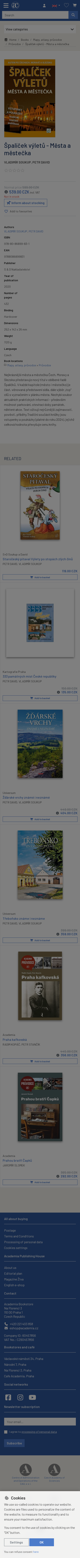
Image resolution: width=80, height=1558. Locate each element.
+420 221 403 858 (21, 1324)
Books (25, 39)
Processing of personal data (23, 1242)
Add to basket (42, 577)
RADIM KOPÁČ (11, 1044)
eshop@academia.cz (23, 1328)
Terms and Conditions (19, 1236)
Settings (16, 1542)
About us (10, 1267)
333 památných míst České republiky (29, 676)
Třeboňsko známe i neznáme (24, 918)
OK (42, 1542)
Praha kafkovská (15, 1039)
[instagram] (20, 1397)
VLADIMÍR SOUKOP (30, 564)
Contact (10, 1293)
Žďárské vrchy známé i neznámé (26, 797)
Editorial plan (13, 1273)
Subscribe (14, 1443)
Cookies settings (15, 1248)
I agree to (33, 1431)
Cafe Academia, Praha (19, 1376)
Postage (10, 1230)
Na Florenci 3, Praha (17, 1370)
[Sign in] (45, 5)
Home (12, 39)
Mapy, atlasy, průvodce (47, 39)
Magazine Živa (14, 1279)
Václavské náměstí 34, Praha (23, 1359)
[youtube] (32, 1397)
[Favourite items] (66, 5)
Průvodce (15, 44)
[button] (56, 5)
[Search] (73, 15)
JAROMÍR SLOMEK (14, 1165)
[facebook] (8, 1397)
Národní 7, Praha (15, 1364)
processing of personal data (39, 1431)
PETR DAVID (41, 162)
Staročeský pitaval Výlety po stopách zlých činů (38, 559)
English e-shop (14, 1285)
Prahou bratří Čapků (17, 1160)
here (36, 1551)
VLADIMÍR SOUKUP (17, 162)
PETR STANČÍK (31, 1044)
